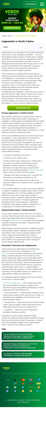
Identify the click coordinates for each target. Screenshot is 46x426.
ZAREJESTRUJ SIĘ (23, 108)
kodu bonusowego (36, 170)
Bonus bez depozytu (13, 283)
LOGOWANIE (30, 4)
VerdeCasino (15, 220)
